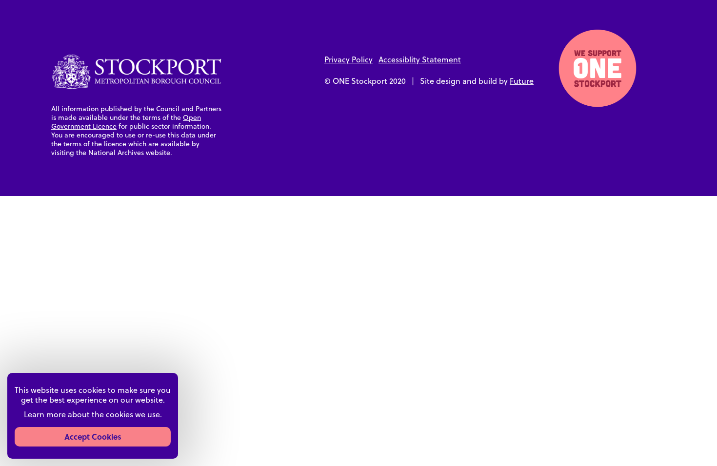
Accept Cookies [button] (92, 436)
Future (522, 80)
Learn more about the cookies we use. (93, 414)
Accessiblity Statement (419, 59)
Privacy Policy (348, 59)
